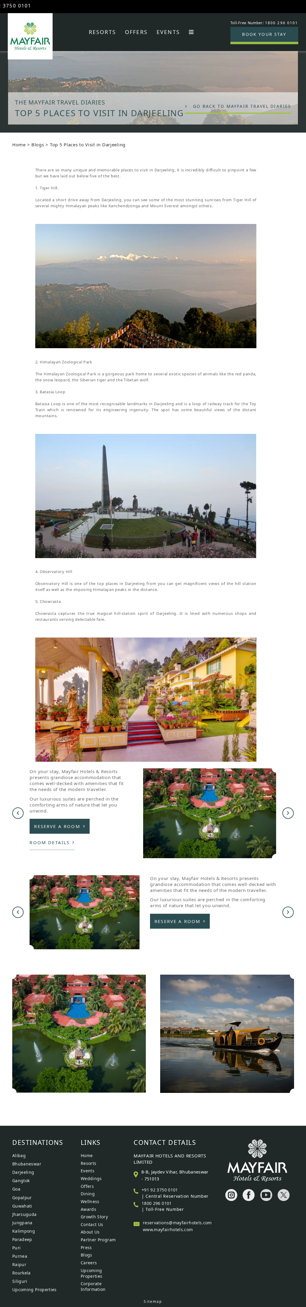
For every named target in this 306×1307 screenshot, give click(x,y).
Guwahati (22, 1206)
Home (19, 145)
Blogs (37, 145)
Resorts (102, 32)
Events (168, 32)
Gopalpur (22, 1197)
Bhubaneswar (26, 1164)
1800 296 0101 (157, 1203)
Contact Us (92, 1224)
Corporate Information (93, 1286)
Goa (16, 1189)
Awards (88, 1209)
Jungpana (22, 1222)
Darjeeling (23, 1172)
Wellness (90, 1201)
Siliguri (19, 1281)
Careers (89, 1262)
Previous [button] (18, 813)
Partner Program (98, 1240)
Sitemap (153, 1301)
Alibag (19, 1155)
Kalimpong (23, 1231)
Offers (136, 32)
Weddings (91, 1178)
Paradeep (22, 1239)
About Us (90, 1232)
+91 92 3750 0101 (160, 1190)
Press (86, 1247)
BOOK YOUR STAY (264, 34)
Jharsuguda (24, 1214)
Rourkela (21, 1273)
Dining (88, 1194)
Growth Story (94, 1217)
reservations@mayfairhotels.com (177, 1222)
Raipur (19, 1264)
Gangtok (21, 1180)
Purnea (19, 1256)
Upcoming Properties (34, 1289)
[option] (153, 81)
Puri (16, 1248)
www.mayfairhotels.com (168, 1229)
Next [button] (288, 813)
